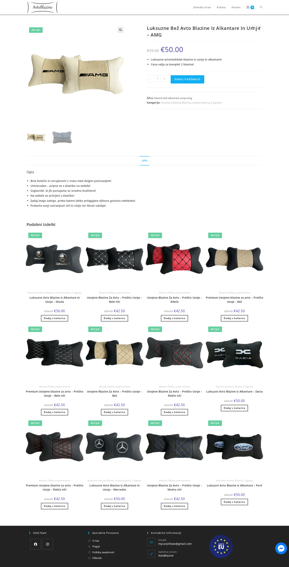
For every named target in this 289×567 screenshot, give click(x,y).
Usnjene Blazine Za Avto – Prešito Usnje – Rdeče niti (174, 393)
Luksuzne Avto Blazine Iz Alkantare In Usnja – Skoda (54, 300)
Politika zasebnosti (103, 552)
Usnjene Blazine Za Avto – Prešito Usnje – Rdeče (174, 300)
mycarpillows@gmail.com (175, 544)
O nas (95, 540)
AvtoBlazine (166, 555)
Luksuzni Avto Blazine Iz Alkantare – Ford (234, 485)
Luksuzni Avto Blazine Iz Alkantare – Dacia (234, 391)
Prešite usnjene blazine (119, 292)
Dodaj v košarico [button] (54, 318)
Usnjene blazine (200, 102)
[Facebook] (35, 544)
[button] (120, 30)
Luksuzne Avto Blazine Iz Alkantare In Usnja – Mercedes (114, 487)
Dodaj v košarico (187, 79)
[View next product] (259, 27)
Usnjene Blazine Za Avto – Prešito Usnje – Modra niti (174, 487)
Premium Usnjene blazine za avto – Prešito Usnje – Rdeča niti (54, 487)
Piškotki (97, 558)
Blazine (186, 102)
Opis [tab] (144, 160)
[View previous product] (253, 27)
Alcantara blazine (171, 102)
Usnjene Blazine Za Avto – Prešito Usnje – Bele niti (114, 300)
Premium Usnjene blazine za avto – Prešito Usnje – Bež (234, 300)
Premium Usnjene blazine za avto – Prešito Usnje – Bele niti (54, 393)
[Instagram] (47, 544)
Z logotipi (216, 102)
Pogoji (96, 546)
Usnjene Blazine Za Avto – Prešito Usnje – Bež (114, 393)
